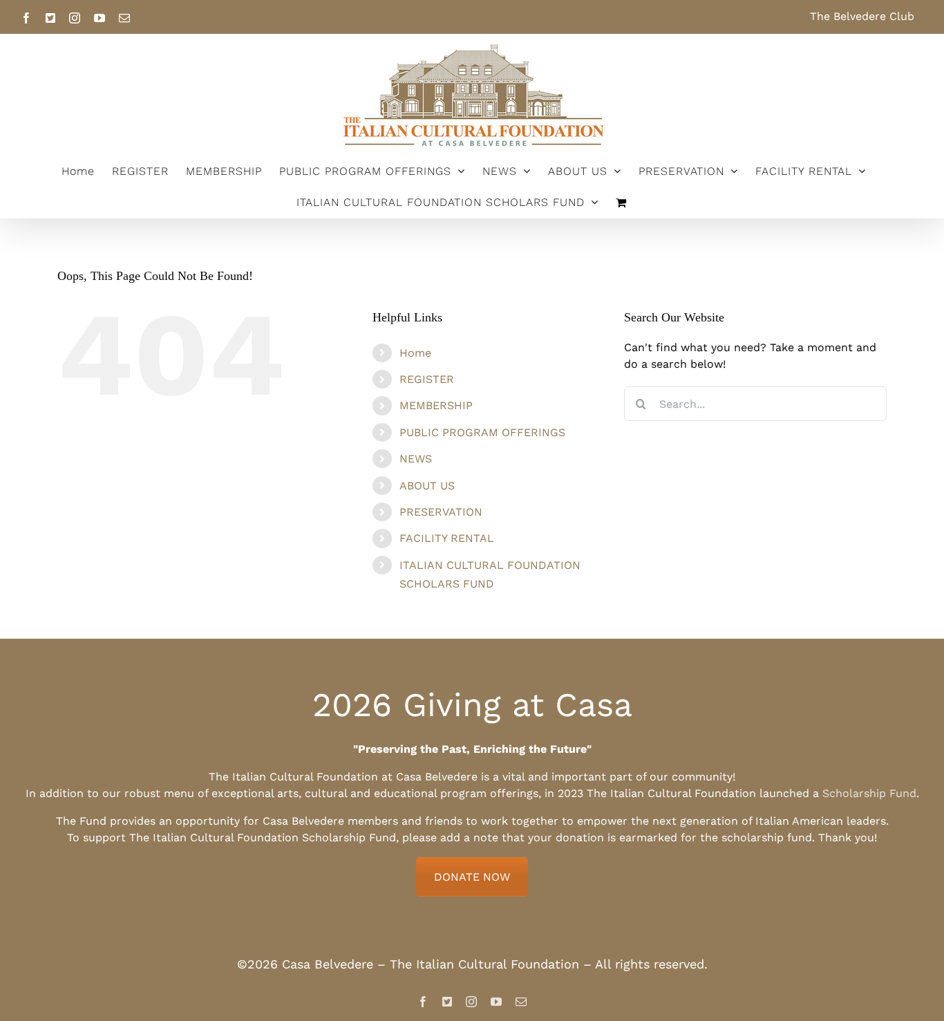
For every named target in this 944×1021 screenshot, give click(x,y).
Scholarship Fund (869, 793)
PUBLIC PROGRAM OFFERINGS (482, 432)
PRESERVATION (440, 511)
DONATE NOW (472, 876)
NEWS (415, 458)
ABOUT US (427, 485)
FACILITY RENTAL (446, 538)
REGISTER (426, 379)
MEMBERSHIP (436, 405)
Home (415, 352)
